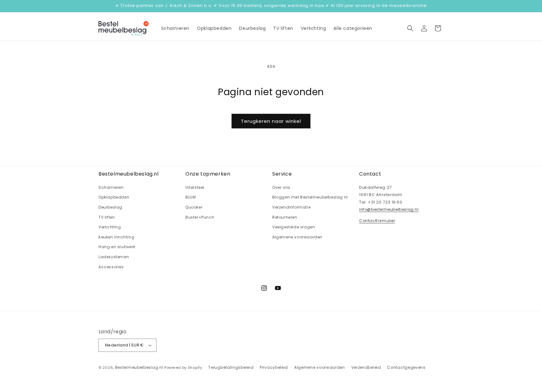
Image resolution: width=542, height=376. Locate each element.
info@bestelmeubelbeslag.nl (389, 209)
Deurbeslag (110, 207)
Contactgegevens (406, 367)
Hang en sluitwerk (116, 246)
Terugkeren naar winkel (271, 121)
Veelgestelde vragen (293, 227)
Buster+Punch (199, 217)
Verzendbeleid (366, 367)
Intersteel (194, 187)
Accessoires (111, 267)
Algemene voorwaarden (297, 237)
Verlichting (109, 227)
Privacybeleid (274, 367)
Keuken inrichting (116, 237)
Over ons (281, 187)
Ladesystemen (113, 256)
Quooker (193, 207)
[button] (410, 28)
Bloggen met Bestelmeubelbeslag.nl (310, 197)
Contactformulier (377, 220)
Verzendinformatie (291, 207)
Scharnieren (111, 187)
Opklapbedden (113, 197)
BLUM (190, 197)
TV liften (106, 217)
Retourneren (284, 217)
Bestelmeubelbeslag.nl (139, 367)
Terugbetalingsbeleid (230, 367)
